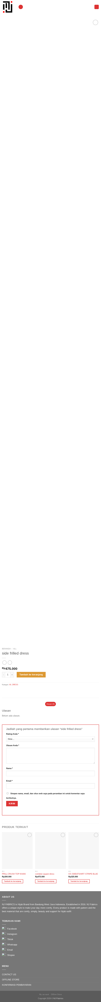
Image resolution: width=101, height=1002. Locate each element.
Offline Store (56, 994)
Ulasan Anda (12, 745)
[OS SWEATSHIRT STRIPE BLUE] (83, 850)
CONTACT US (9, 974)
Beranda (6, 649)
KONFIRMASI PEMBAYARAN (16, 985)
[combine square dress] (50, 850)
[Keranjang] (96, 7)
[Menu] (21, 7)
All (15, 649)
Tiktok (9, 939)
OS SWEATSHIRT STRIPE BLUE (83, 874)
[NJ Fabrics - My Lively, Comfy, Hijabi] (8, 7)
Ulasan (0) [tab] (50, 704)
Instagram (11, 934)
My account (44, 994)
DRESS (15, 685)
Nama (9, 768)
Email (9, 781)
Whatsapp (11, 944)
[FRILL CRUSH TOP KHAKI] (17, 850)
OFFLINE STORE (10, 979)
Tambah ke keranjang (31, 674)
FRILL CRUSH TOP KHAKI (14, 874)
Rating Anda (12, 734)
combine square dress (44, 874)
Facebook (11, 929)
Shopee (10, 955)
